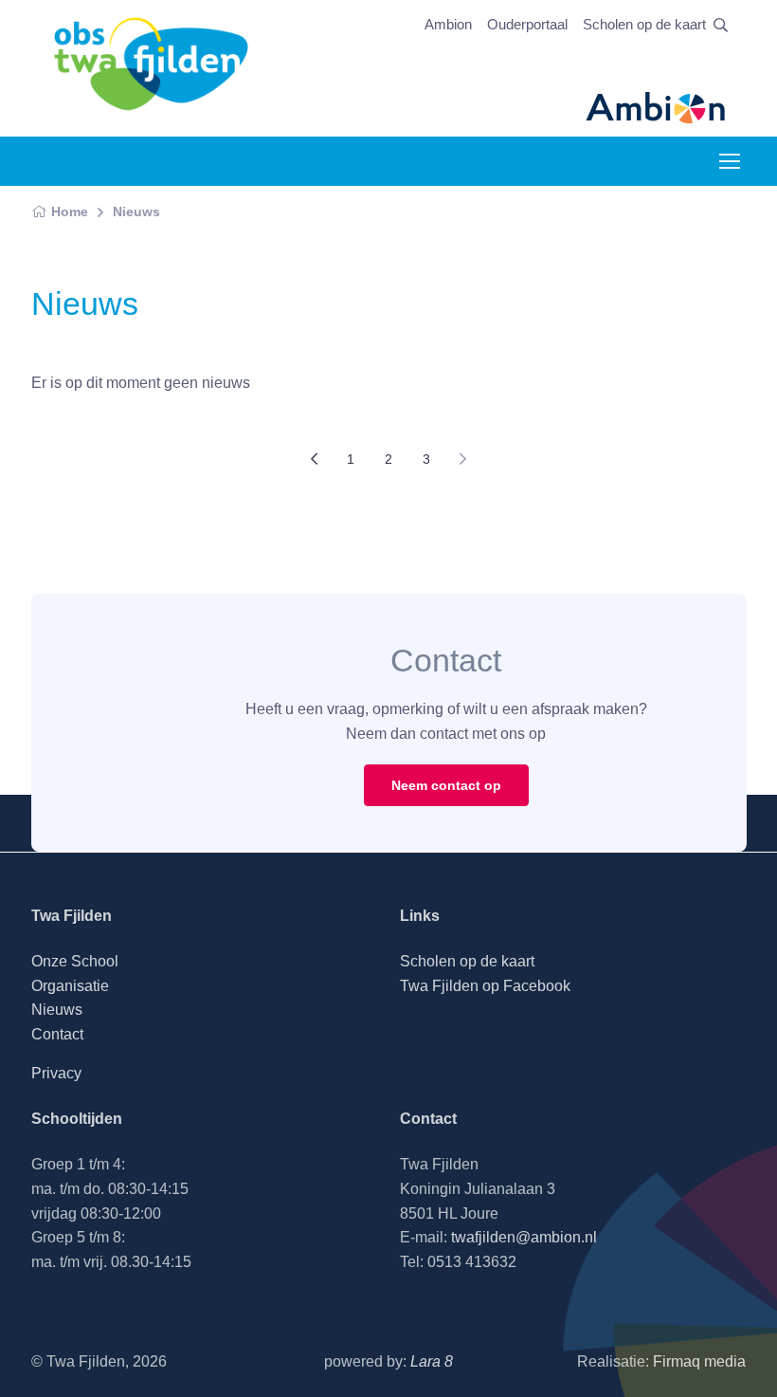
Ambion (448, 24)
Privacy (56, 1073)
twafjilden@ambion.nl (524, 1237)
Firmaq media (699, 1361)
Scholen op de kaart (644, 24)
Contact (57, 1034)
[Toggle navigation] (728, 161)
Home (69, 211)
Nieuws (136, 211)
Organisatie (70, 986)
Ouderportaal (527, 24)
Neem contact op (446, 785)
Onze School (74, 961)
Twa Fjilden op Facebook (485, 986)
